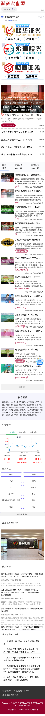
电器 (34, 506)
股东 (34, 500)
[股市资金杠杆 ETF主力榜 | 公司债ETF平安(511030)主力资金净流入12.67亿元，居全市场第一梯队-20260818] (22, 99)
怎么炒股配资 (19, 326)
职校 (16, 186)
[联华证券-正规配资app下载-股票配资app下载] (13, 3)
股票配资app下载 (10, 694)
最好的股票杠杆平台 (22, 288)
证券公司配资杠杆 (21, 270)
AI (16, 235)
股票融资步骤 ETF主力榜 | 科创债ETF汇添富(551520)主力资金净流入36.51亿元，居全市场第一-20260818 (22, 628)
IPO (33, 493)
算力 (16, 218)
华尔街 (34, 487)
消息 (11, 481)
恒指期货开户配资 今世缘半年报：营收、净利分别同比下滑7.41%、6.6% (20, 651)
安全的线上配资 (20, 307)
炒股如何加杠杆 (8, 125)
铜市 (16, 202)
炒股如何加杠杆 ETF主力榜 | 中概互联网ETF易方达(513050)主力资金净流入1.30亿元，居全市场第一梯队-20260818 (20, 592)
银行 (11, 474)
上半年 (11, 493)
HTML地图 (26, 705)
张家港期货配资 (20, 342)
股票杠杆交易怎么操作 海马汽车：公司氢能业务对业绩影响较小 (21, 659)
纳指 (34, 481)
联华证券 (6, 690)
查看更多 (22, 387)
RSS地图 (18, 705)
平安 (34, 474)
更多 (40, 17)
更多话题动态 (22, 514)
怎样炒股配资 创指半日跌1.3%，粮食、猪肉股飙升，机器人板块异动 (22, 678)
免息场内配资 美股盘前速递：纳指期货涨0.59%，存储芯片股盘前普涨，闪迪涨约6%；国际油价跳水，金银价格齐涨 (21, 668)
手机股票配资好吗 (21, 251)
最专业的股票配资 (21, 377)
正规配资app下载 (21, 690)
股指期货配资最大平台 (11, 500)
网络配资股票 (19, 361)
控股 (11, 506)
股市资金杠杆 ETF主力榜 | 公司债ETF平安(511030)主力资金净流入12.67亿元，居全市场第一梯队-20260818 (21, 106)
